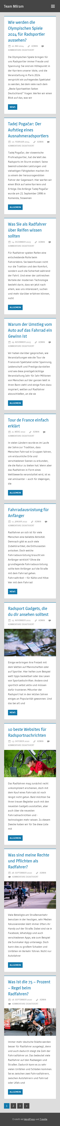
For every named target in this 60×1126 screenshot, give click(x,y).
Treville (43, 1119)
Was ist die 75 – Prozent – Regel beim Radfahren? (29, 987)
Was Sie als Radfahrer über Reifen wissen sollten (27, 230)
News (13, 107)
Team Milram (14, 6)
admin (34, 46)
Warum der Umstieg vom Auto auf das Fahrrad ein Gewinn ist (30, 330)
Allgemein (15, 207)
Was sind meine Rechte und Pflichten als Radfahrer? (28, 860)
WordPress (29, 1119)
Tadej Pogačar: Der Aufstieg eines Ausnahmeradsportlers (28, 129)
